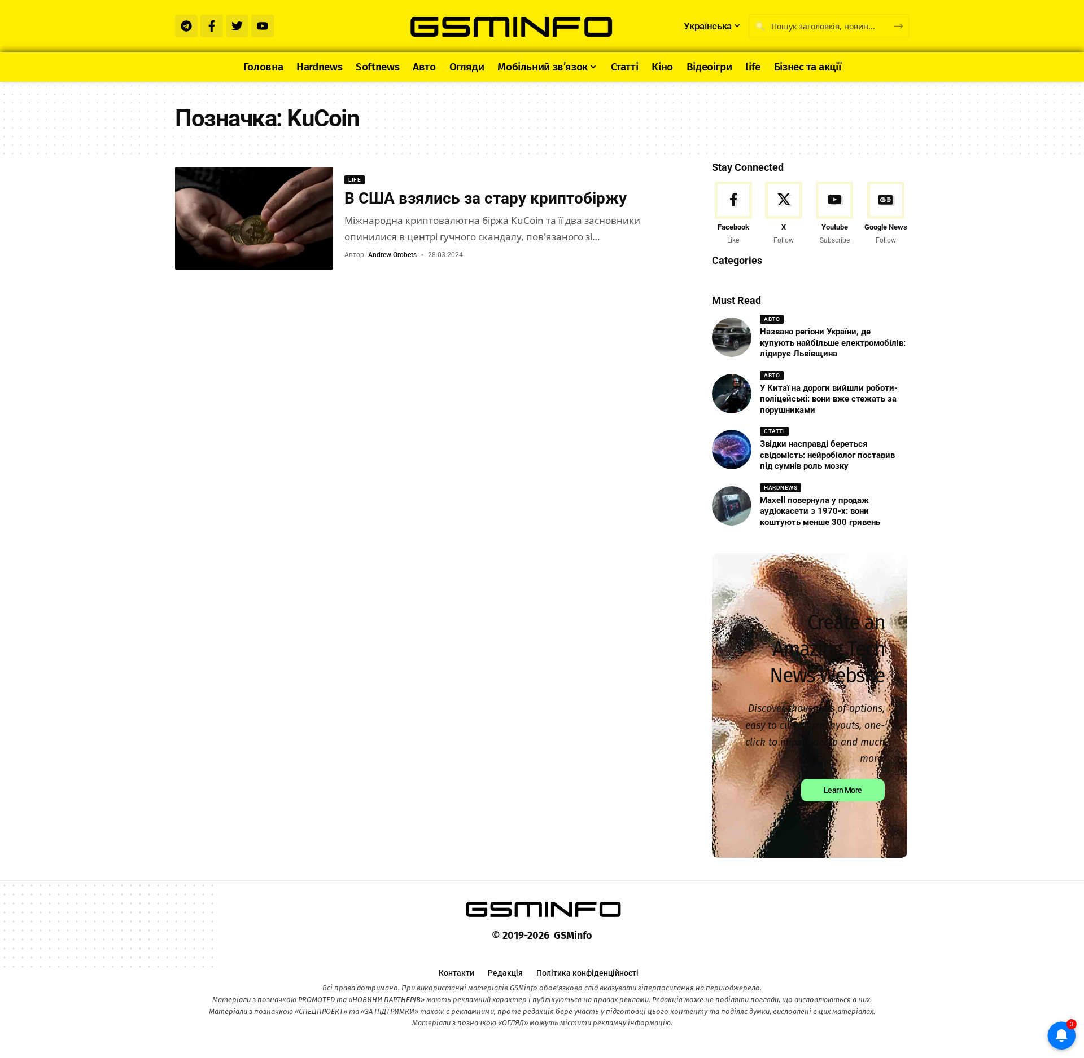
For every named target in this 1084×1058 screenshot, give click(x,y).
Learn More (843, 790)
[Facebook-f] (211, 26)
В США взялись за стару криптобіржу (485, 198)
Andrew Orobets (392, 255)
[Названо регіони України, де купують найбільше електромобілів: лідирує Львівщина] (731, 337)
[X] (784, 214)
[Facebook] (733, 214)
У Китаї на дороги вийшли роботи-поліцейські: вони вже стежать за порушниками (829, 399)
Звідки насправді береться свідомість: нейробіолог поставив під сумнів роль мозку (827, 455)
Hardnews (780, 487)
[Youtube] (262, 26)
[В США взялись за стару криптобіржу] (254, 218)
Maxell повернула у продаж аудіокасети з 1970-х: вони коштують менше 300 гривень (820, 511)
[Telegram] (186, 26)
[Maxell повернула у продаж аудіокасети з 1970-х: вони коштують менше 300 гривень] (731, 506)
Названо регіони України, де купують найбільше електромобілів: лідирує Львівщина (833, 343)
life (354, 180)
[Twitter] (237, 26)
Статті (774, 431)
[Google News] (885, 214)
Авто (772, 319)
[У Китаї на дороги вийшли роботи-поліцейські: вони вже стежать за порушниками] (731, 393)
